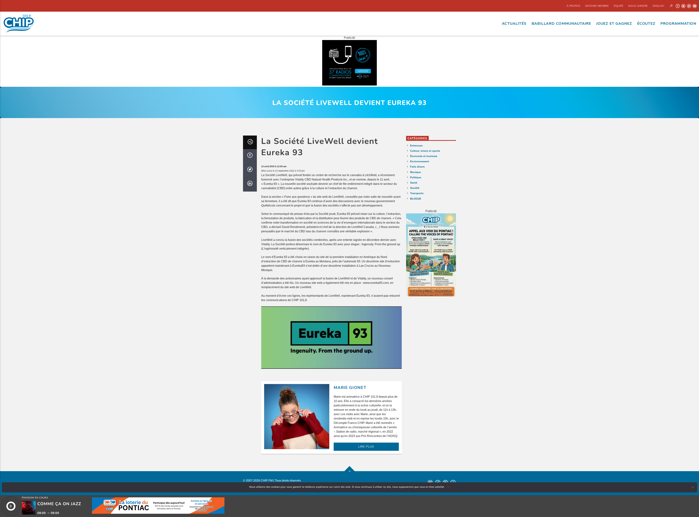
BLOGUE (415, 198)
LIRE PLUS (366, 447)
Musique (415, 172)
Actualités (514, 23)
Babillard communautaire (561, 23)
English (658, 6)
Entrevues (416, 145)
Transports (417, 193)
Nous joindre (638, 6)
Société (414, 187)
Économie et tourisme (423, 156)
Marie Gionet (350, 387)
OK (448, 486)
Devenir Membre (597, 6)
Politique (415, 177)
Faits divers (417, 166)
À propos (573, 6)
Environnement (419, 161)
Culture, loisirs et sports (425, 150)
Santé (413, 182)
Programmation (678, 23)
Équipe (618, 6)
